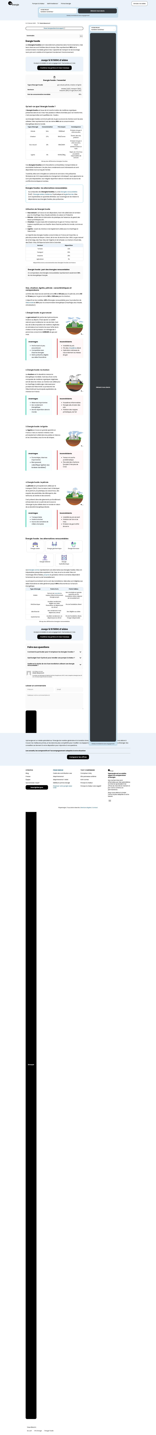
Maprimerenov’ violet (60, 780)
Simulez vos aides (139, 4)
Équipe (28, 780)
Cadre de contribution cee (62, 773)
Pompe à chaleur (38, 4)
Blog (27, 773)
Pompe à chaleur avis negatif (91, 786)
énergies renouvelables (69, 192)
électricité (30, 303)
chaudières (73, 348)
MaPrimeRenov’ (52, 4)
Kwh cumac (85, 780)
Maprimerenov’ (58, 776)
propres (46, 575)
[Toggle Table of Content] (80, 36)
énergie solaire (39, 194)
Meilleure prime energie (61, 783)
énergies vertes (33, 570)
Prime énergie (66, 4)
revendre (57, 593)
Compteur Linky (86, 773)
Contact (95, 807)
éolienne (49, 194)
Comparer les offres (78, 757)
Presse (28, 776)
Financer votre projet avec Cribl (62, 787)
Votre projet (45, 9)
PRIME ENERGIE (58, 770)
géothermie (69, 194)
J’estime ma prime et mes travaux (54, 68)
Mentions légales (86, 807)
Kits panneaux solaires (88, 776)
